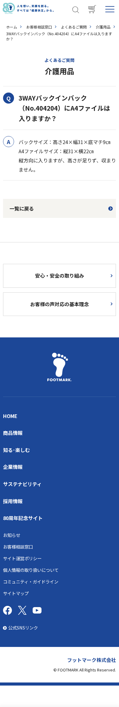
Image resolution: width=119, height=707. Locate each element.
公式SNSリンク (23, 627)
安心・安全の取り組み (59, 275)
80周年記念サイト (23, 518)
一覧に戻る (21, 208)
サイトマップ (16, 593)
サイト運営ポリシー (22, 558)
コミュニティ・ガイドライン (30, 581)
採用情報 (13, 501)
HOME (10, 416)
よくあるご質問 (74, 26)
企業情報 (13, 466)
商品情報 (13, 432)
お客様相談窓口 (39, 26)
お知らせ (11, 535)
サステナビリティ (22, 484)
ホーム (11, 26)
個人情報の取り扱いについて (31, 570)
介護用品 (103, 26)
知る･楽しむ (16, 450)
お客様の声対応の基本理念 (59, 304)
